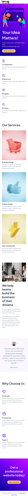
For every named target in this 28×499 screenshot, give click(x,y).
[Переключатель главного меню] (25, 4)
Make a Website (9, 51)
